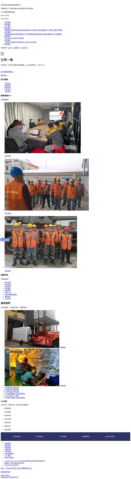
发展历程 (14, 42)
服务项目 (8, 28)
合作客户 (34, 42)
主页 (10, 48)
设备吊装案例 (38, 34)
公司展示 (8, 298)
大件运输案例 (57, 34)
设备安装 (14, 30)
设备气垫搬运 (58, 30)
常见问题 (21, 38)
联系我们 (8, 44)
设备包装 (21, 30)
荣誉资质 (21, 42)
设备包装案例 (47, 34)
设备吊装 (27, 30)
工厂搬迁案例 (28, 34)
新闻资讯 (8, 36)
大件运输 (34, 30)
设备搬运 (8, 24)
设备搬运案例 (9, 34)
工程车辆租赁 (41, 30)
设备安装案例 (18, 34)
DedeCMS (22, 461)
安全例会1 (8, 213)
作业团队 (8, 288)
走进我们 (8, 40)
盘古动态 (8, 38)
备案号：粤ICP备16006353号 (14, 463)
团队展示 (4, 75)
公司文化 (27, 42)
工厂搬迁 (8, 26)
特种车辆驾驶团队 (7, 72)
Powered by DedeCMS (12, 465)
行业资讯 (14, 38)
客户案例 (8, 32)
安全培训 (8, 156)
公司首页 (8, 22)
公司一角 (8, 292)
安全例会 (8, 271)
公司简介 (8, 42)
